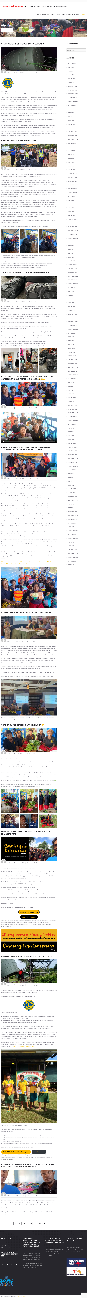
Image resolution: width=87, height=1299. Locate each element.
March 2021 (72, 306)
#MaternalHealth (34, 561)
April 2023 (71, 211)
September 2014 (73, 530)
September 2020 (73, 329)
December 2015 (72, 511)
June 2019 (71, 386)
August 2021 (72, 287)
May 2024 (71, 162)
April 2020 (71, 348)
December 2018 (72, 409)
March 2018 (72, 443)
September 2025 (73, 101)
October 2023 (72, 188)
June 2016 (71, 508)
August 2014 (72, 534)
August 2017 (72, 470)
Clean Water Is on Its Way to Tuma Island (22, 44)
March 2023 (72, 215)
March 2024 (72, 169)
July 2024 (71, 154)
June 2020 (71, 340)
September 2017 (73, 466)
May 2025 (71, 116)
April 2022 (71, 257)
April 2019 (71, 394)
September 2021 (73, 283)
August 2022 (72, 242)
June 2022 (71, 249)
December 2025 (72, 90)
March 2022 (72, 261)
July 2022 (71, 245)
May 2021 (71, 299)
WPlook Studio (22, 1296)
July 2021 (71, 291)
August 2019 (72, 378)
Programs (45, 14)
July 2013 (71, 542)
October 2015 (72, 519)
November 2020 (73, 321)
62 (40, 1223)
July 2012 (71, 565)
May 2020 (71, 344)
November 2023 (73, 185)
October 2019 (72, 371)
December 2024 (72, 135)
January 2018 (72, 451)
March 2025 (72, 124)
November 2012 (73, 553)
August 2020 (72, 333)
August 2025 (72, 105)
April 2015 (71, 527)
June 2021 (71, 295)
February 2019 (72, 401)
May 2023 (71, 207)
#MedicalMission (6, 564)
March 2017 (72, 489)
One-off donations (39, 1152)
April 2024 (71, 166)
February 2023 (72, 219)
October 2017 (72, 462)
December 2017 (72, 454)
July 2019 (71, 382)
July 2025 (71, 109)
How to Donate (55, 14)
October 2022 (72, 234)
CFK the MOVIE (66, 14)
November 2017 (73, 458)
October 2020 (72, 325)
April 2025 (71, 120)
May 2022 (71, 253)
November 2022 (73, 230)
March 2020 (72, 352)
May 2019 (71, 390)
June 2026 (71, 71)
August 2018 (72, 424)
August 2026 (72, 63)
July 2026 (71, 67)
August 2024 (72, 151)
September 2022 (73, 238)
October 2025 (72, 97)
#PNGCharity (15, 564)
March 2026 (72, 78)
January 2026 (72, 86)
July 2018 (71, 428)
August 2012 (72, 561)
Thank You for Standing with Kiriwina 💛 (22, 725)
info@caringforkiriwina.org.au (9, 1247)
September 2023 (73, 192)
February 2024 (72, 173)
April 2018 (71, 439)
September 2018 (73, 420)
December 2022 (72, 226)
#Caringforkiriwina (24, 564)
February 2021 (72, 310)
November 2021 (73, 276)
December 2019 (72, 363)
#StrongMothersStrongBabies (10, 561)
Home (4, 30)
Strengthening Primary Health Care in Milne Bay (26, 612)
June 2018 (71, 432)
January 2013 (72, 549)
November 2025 (73, 93)
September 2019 (73, 375)
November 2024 (73, 139)
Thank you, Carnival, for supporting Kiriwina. (25, 272)
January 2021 (72, 314)
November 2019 (73, 367)
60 (31, 1223)
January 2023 (72, 223)
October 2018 (72, 416)
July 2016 (71, 504)
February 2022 (72, 264)
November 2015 (73, 515)
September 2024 (73, 147)
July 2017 (71, 473)
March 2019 (72, 397)
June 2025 (71, 112)
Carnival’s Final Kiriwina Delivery (18, 140)
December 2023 (72, 181)
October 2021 (72, 280)
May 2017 (71, 481)
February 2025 (72, 128)
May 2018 (71, 435)
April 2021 (71, 302)
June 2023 (71, 204)
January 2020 (72, 359)
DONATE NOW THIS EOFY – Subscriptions (16, 1152)
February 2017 (72, 492)
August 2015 (72, 523)
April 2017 (71, 485)
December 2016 (72, 496)
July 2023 (71, 200)
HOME (39, 14)
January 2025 (72, 132)
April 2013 (71, 546)
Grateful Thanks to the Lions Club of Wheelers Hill (28, 956)
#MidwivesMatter (24, 561)
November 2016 (73, 500)
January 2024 (72, 177)
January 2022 (72, 268)
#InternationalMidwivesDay (47, 561)
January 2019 (72, 405)
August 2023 (72, 196)
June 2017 (71, 477)
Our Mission (76, 14)
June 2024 (71, 158)
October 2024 (72, 143)
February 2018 (72, 447)
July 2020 (71, 337)
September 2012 (73, 557)
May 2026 (71, 75)
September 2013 (73, 538)
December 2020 (72, 318)
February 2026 (72, 82)
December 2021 (72, 272)
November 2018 (73, 413)
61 (35, 1223)
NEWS (83, 14)
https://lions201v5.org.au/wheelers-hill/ (23, 1046)
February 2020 (72, 356)
